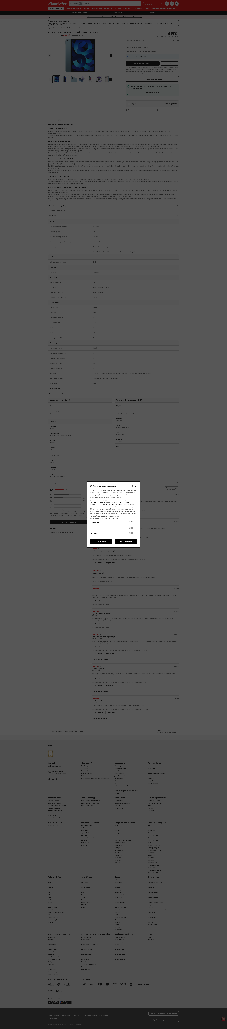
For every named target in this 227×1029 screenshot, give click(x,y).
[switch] (131, 528)
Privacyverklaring (94, 518)
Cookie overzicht (104, 518)
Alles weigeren (101, 541)
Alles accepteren (126, 541)
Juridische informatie (114, 518)
